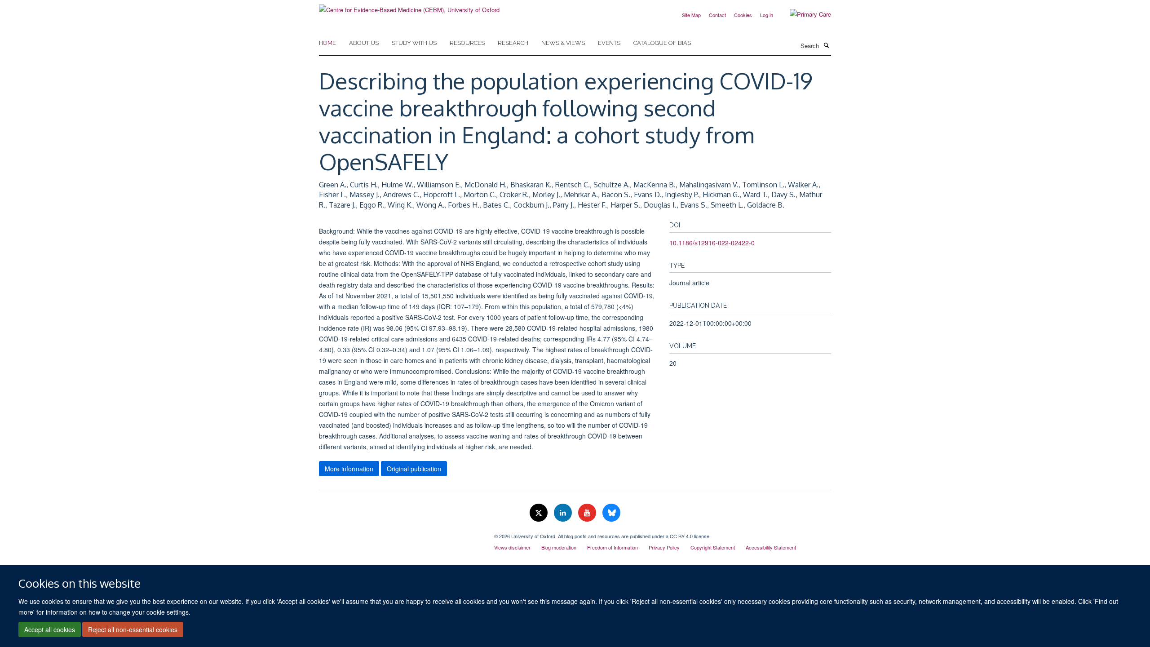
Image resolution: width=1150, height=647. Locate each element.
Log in (766, 14)
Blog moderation (558, 547)
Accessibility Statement (771, 547)
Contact (717, 14)
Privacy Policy (664, 547)
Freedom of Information (612, 547)
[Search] (826, 45)
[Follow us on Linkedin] (564, 513)
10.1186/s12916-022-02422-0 (712, 242)
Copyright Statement (712, 547)
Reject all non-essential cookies (132, 629)
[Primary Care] (803, 14)
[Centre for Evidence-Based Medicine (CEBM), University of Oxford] (409, 6)
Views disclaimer (512, 547)
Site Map (691, 14)
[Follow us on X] (539, 513)
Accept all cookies (49, 629)
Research (513, 43)
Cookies (743, 14)
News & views (563, 43)
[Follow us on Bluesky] (611, 513)
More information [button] (349, 468)
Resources (467, 43)
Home (327, 43)
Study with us (414, 43)
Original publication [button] (414, 468)
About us (364, 43)
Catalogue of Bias (662, 43)
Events (609, 43)
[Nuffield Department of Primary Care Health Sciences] (400, 533)
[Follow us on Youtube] (588, 513)
